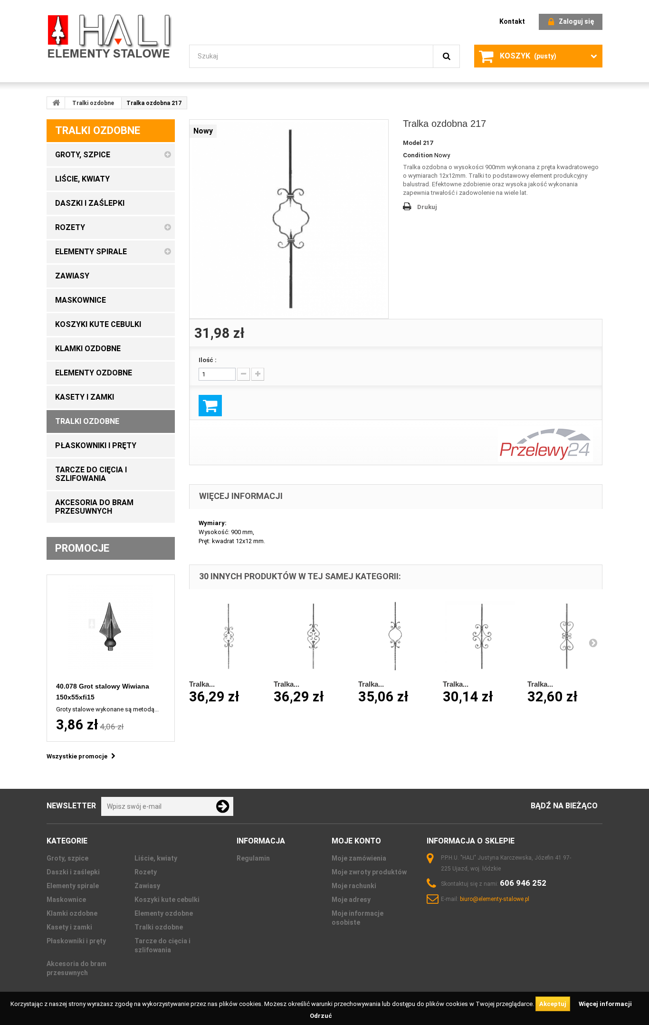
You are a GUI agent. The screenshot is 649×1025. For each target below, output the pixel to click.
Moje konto (356, 840)
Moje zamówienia (359, 858)
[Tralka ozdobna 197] (311, 636)
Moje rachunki (354, 886)
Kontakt (512, 21)
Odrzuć (321, 1015)
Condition (418, 155)
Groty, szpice (67, 858)
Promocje (82, 548)
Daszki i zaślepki (73, 872)
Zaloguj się (576, 21)
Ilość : (208, 360)
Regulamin (253, 858)
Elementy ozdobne (163, 913)
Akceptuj (552, 1003)
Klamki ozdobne (72, 913)
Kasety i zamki (69, 927)
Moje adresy (351, 899)
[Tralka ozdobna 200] (564, 636)
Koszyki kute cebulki (167, 899)
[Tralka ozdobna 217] (289, 219)
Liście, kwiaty (155, 858)
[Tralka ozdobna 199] (480, 636)
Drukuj (427, 207)
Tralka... (202, 684)
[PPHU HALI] (111, 35)
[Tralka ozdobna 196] (226, 636)
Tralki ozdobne (93, 103)
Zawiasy (147, 886)
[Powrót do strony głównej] (56, 102)
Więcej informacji (605, 1003)
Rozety (145, 872)
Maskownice (66, 899)
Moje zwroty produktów (369, 872)
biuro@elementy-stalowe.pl (494, 899)
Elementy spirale (73, 886)
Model (412, 142)
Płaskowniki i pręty (76, 941)
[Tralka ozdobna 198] (395, 636)
